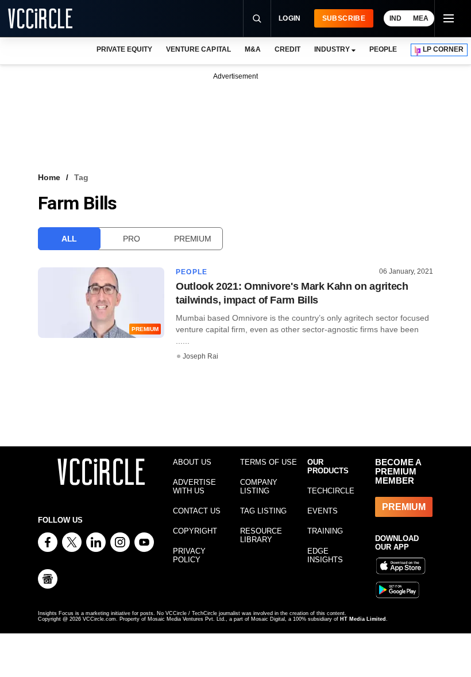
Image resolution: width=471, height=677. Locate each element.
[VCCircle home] (40, 18)
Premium (192, 238)
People (191, 272)
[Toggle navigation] (448, 18)
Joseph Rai (200, 356)
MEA (420, 18)
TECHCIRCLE (330, 491)
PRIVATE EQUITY (124, 49)
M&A (253, 49)
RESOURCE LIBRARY (261, 535)
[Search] (257, 18)
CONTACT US (197, 511)
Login (290, 18)
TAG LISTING (263, 511)
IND (395, 18)
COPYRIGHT (195, 531)
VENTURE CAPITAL (198, 49)
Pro (131, 238)
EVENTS (322, 511)
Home (49, 177)
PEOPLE (383, 49)
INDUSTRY (332, 49)
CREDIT (287, 49)
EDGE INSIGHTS (325, 555)
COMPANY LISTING (258, 486)
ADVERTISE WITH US (194, 486)
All (69, 238)
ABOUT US (192, 462)
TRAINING (325, 531)
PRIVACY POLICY (189, 555)
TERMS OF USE (268, 462)
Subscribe (343, 18)
